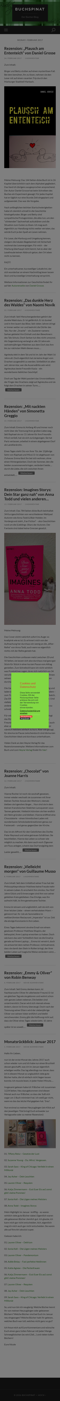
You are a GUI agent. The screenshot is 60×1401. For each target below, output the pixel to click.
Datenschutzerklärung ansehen (30, 711)
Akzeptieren (26, 717)
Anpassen (25, 719)
